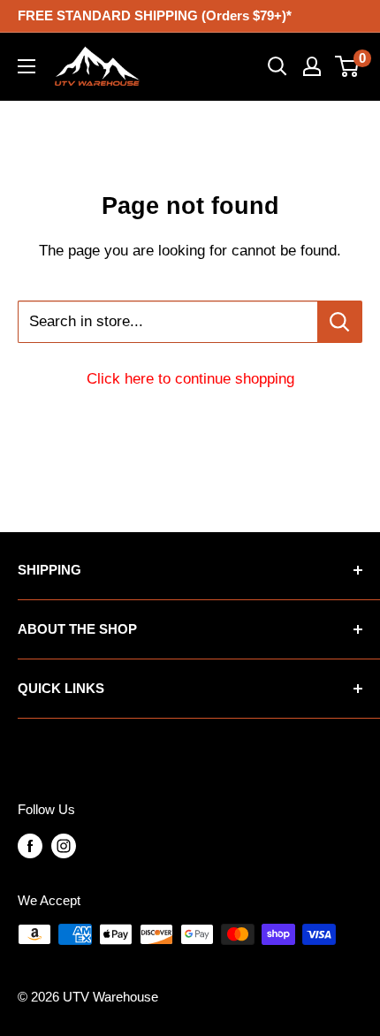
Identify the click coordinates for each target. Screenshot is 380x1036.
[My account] (312, 66)
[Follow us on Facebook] (30, 845)
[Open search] (277, 66)
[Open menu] (26, 66)
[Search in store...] (339, 322)
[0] (348, 66)
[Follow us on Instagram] (63, 845)
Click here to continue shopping (190, 378)
